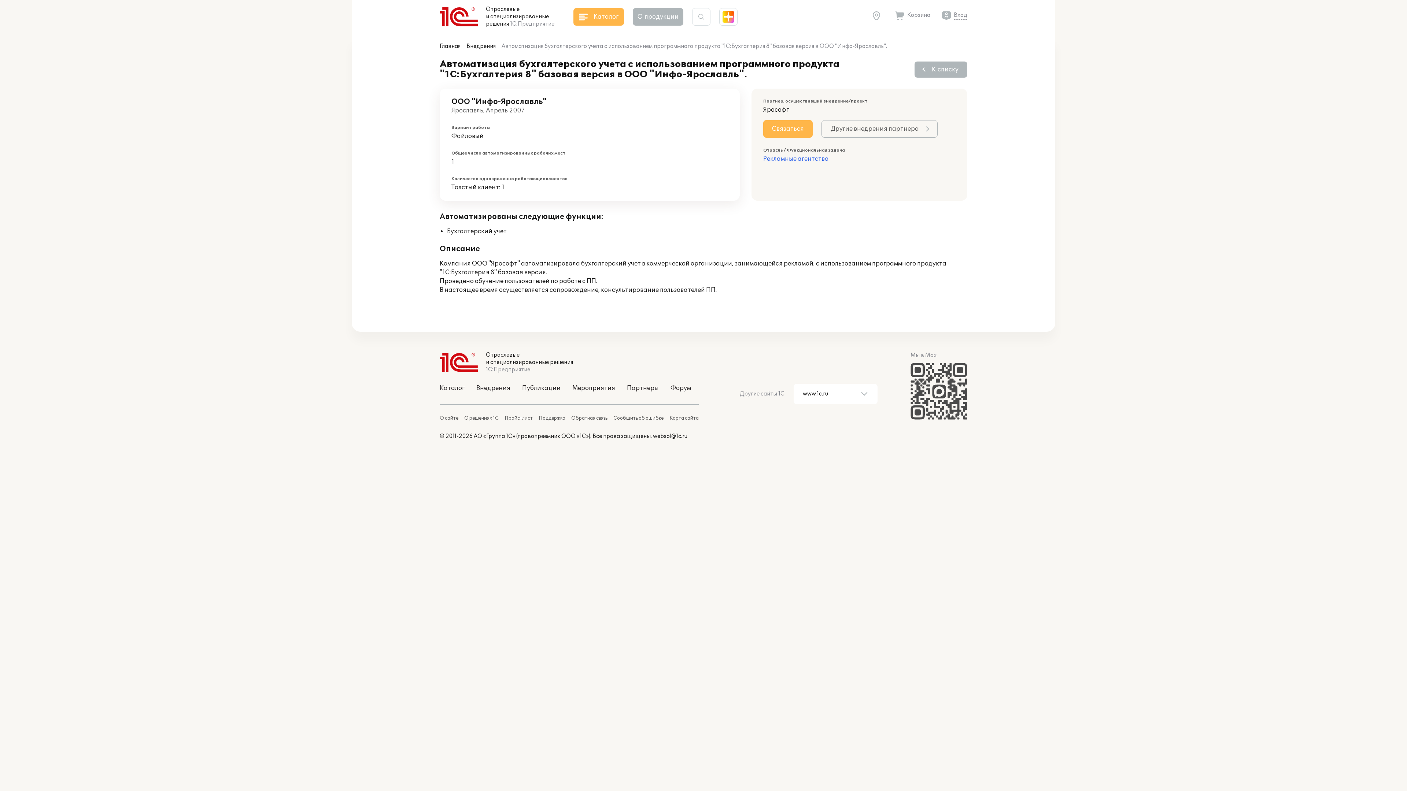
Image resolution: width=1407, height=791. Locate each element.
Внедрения (481, 46)
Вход (960, 15)
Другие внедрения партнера (875, 129)
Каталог (452, 388)
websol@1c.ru (670, 436)
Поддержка (552, 418)
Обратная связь (589, 418)
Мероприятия (593, 388)
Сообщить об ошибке (638, 418)
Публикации (541, 388)
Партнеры (643, 388)
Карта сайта (684, 418)
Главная (450, 46)
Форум (681, 388)
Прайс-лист (519, 418)
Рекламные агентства (796, 159)
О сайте (449, 418)
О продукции (658, 17)
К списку (945, 69)
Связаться (788, 129)
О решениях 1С (481, 418)
